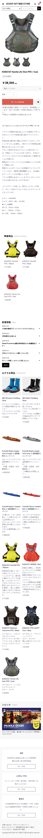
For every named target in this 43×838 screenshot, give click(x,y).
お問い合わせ (6, 825)
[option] (21, 33)
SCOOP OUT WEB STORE (18, 4)
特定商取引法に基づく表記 (24, 827)
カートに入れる (17, 102)
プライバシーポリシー (20, 825)
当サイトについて (8, 827)
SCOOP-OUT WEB (19, 829)
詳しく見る (21, 766)
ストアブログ (6, 829)
